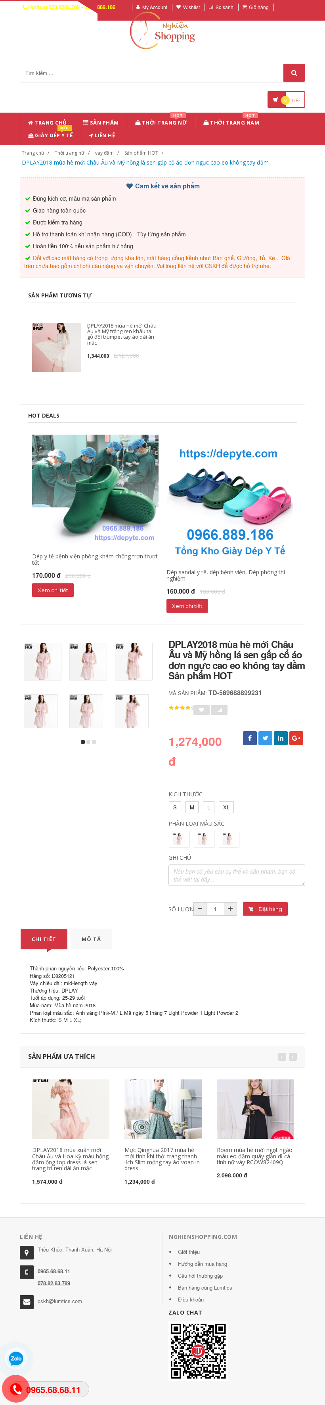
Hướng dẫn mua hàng (202, 1263)
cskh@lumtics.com (60, 1301)
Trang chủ (50, 122)
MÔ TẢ (91, 939)
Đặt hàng (269, 909)
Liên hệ (104, 135)
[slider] (182, 708)
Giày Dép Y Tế (53, 134)
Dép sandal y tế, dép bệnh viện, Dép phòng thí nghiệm (225, 575)
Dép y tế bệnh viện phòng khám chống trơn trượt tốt (95, 559)
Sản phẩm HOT (141, 153)
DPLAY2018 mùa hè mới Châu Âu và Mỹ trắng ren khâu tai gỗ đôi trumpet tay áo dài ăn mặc (122, 334)
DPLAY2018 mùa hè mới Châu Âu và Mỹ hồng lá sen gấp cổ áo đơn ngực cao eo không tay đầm (145, 162)
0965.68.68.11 (54, 1271)
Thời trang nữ (69, 153)
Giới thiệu (189, 1251)
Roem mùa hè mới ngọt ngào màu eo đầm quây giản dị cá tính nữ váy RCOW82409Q (254, 1156)
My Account (154, 7)
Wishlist (191, 7)
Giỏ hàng (259, 7)
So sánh (224, 7)
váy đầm (104, 153)
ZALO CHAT (185, 1312)
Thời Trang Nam (234, 121)
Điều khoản (191, 1299)
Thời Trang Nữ (163, 121)
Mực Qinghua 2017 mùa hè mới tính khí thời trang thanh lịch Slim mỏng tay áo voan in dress (162, 1159)
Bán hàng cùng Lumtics (205, 1287)
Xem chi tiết (53, 590)
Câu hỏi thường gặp (200, 1275)
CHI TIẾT (44, 939)
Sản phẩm (103, 122)
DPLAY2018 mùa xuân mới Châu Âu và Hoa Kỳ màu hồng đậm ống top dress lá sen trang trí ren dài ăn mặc (70, 1159)
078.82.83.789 (54, 1283)
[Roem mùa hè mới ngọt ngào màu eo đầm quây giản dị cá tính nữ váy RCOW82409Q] (255, 1109)
